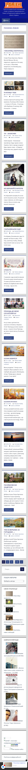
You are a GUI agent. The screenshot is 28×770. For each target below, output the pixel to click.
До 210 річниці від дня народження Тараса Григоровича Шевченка (14, 687)
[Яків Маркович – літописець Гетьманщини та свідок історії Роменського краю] (9, 620)
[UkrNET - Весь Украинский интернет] (14, 743)
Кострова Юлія (18, 444)
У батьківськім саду (12, 229)
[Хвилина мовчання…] (9, 612)
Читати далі (8, 73)
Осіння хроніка (10, 401)
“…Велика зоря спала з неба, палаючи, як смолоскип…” (14, 670)
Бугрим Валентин (19, 94)
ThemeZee (22, 766)
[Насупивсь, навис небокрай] (9, 630)
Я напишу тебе (10, 92)
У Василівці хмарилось (14, 51)
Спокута (7, 270)
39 (17, 562)
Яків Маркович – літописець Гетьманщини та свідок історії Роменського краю (14, 622)
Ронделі (11, 362)
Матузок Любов (18, 403)
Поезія (16, 52)
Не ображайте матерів (13, 188)
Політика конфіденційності (12, 757)
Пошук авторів (10, 577)
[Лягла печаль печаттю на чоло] (9, 604)
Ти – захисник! (10, 133)
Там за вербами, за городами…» (12, 531)
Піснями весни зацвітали (10, 486)
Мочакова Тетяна (19, 190)
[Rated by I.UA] (7, 738)
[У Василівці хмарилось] (9, 596)
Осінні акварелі (10, 358)
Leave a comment (15, 54)
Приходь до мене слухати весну (11, 312)
